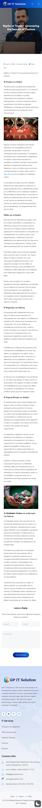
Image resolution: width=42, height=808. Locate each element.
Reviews (5, 748)
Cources (5, 743)
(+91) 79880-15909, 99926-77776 (20, 769)
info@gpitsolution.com (14, 774)
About (21, 796)
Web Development (9, 732)
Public (33, 64)
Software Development (11, 727)
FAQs (30, 796)
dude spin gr (8, 174)
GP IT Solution (21, 803)
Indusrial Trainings (8, 737)
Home (12, 796)
